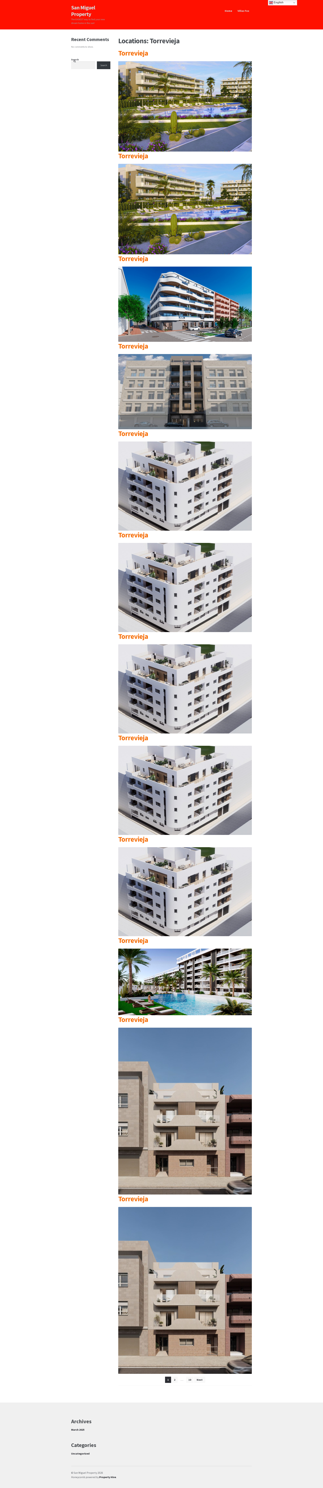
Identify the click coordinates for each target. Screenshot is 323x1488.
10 (189, 1379)
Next (200, 1379)
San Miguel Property (83, 10)
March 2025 (77, 1429)
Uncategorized (80, 1453)
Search (75, 59)
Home (228, 10)
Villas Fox (243, 10)
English (278, 2)
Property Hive (107, 1477)
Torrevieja (133, 53)
